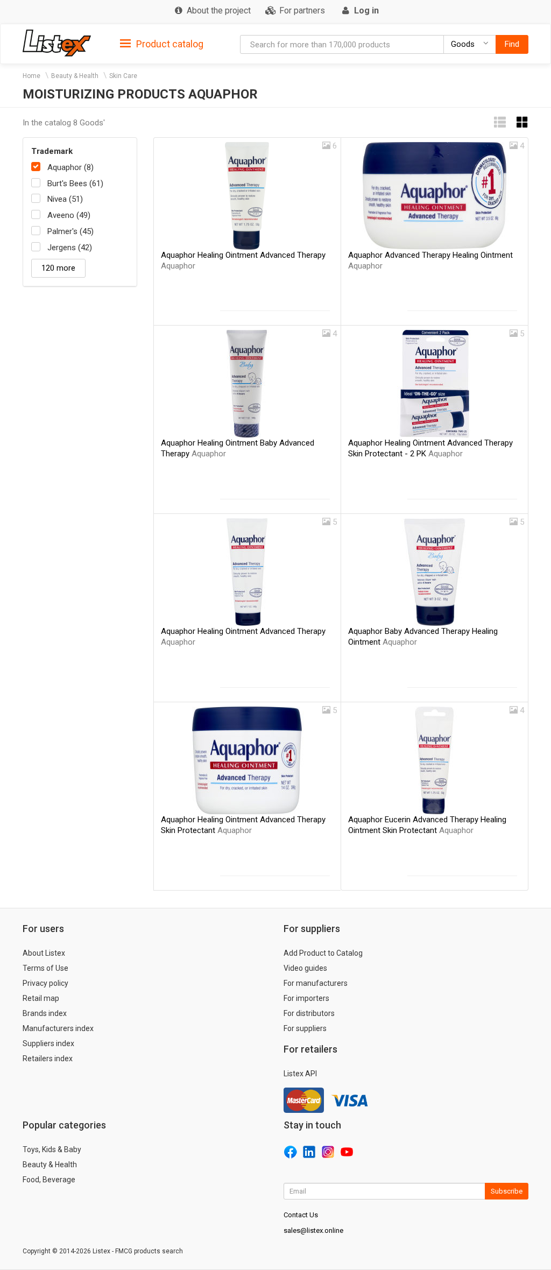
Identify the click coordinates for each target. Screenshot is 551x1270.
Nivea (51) (65, 199)
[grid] (522, 122)
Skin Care (123, 76)
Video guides (305, 968)
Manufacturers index (58, 1028)
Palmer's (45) (70, 231)
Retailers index (48, 1058)
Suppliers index (48, 1043)
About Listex (44, 953)
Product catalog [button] (168, 44)
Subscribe (506, 1191)
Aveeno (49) (68, 215)
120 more (58, 268)
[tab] (161, 43)
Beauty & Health (74, 76)
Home (31, 76)
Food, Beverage (49, 1179)
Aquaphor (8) (70, 167)
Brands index (45, 1013)
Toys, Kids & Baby (52, 1149)
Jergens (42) (69, 247)
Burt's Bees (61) (75, 183)
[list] (500, 122)
